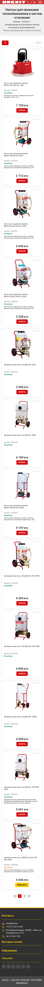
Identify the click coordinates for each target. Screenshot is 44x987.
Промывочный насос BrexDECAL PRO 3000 (22, 576)
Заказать (22, 885)
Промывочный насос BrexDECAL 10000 (20, 717)
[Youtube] (13, 966)
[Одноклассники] (23, 966)
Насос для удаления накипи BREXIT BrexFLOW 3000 (16, 154)
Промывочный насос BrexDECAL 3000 (20, 365)
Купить (22, 110)
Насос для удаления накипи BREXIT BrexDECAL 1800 (16, 84)
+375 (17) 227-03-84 (14, 927)
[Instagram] (8, 966)
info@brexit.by (12, 923)
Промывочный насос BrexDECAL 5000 (20, 435)
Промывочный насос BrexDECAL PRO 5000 (22, 646)
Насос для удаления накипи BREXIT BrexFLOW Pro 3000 (16, 225)
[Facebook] (4, 966)
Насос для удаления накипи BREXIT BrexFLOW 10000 (16, 506)
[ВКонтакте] (28, 966)
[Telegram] (18, 966)
